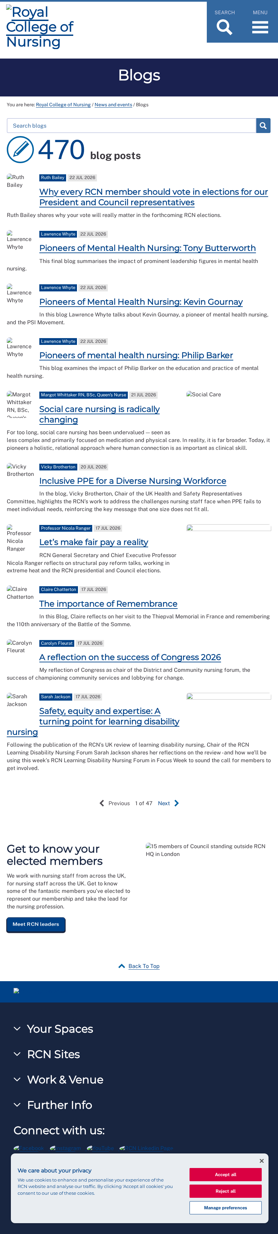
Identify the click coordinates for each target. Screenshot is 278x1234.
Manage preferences (225, 1207)
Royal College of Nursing (63, 104)
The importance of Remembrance (108, 604)
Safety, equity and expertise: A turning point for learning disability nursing (93, 721)
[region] (140, 1188)
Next (164, 803)
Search (263, 125)
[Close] (262, 1161)
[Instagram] (68, 1147)
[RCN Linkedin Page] (148, 1147)
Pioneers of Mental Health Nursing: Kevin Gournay (141, 302)
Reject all (226, 1191)
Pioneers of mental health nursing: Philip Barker (136, 355)
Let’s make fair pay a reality (93, 542)
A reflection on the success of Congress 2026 (130, 657)
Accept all (225, 1174)
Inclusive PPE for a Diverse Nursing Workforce (132, 481)
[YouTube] (103, 1147)
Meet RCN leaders (36, 924)
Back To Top (144, 966)
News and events (113, 104)
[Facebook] (32, 1147)
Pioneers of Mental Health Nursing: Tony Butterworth (147, 248)
